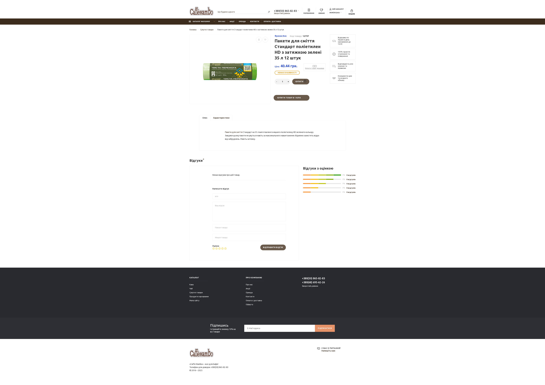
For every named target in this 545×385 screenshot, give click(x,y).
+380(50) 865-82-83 (285, 10)
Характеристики (221, 118)
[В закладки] (265, 39)
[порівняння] (259, 39)
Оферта (249, 304)
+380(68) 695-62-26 (313, 282)
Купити (299, 81)
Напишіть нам (328, 351)
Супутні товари (196, 292)
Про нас (221, 21)
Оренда (242, 21)
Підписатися (325, 328)
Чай (191, 288)
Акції (232, 21)
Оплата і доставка (272, 21)
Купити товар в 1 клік (289, 98)
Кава (191, 285)
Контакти (254, 21)
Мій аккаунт (338, 9)
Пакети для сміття (233, 132)
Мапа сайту (194, 300)
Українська (334, 13)
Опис (204, 118)
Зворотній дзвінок (282, 13)
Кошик (352, 14)
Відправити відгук (273, 247)
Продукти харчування (199, 296)
